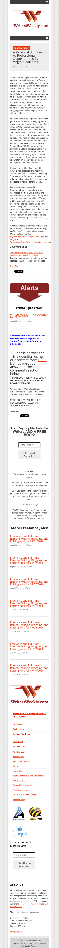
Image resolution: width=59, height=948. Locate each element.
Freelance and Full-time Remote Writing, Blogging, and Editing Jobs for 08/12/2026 (29, 560)
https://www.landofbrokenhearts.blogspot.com (30, 242)
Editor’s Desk (18, 756)
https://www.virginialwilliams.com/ (25, 236)
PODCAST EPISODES (22, 761)
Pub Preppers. (16, 906)
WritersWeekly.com (33, 940)
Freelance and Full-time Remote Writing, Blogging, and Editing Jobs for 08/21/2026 (29, 538)
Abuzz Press (38, 903)
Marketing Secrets (20, 790)
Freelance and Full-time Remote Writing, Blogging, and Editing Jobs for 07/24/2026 (29, 625)
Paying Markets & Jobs (23, 785)
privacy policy (16, 931)
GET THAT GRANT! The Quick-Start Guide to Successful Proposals (26, 254)
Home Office (18, 770)
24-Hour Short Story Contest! (25, 794)
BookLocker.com (25, 903)
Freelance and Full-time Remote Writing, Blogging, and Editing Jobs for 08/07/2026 (29, 581)
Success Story (21, 48)
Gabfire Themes (30, 946)
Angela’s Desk (19, 751)
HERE (42, 359)
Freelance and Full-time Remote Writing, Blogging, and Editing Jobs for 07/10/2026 (29, 668)
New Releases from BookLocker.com (28, 775)
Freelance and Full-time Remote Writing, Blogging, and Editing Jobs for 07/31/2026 (29, 603)
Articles (16, 766)
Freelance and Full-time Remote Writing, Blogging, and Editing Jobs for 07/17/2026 (29, 646)
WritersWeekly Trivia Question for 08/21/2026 (29, 316)
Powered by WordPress (28, 943)
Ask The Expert (19, 780)
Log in (15, 943)
